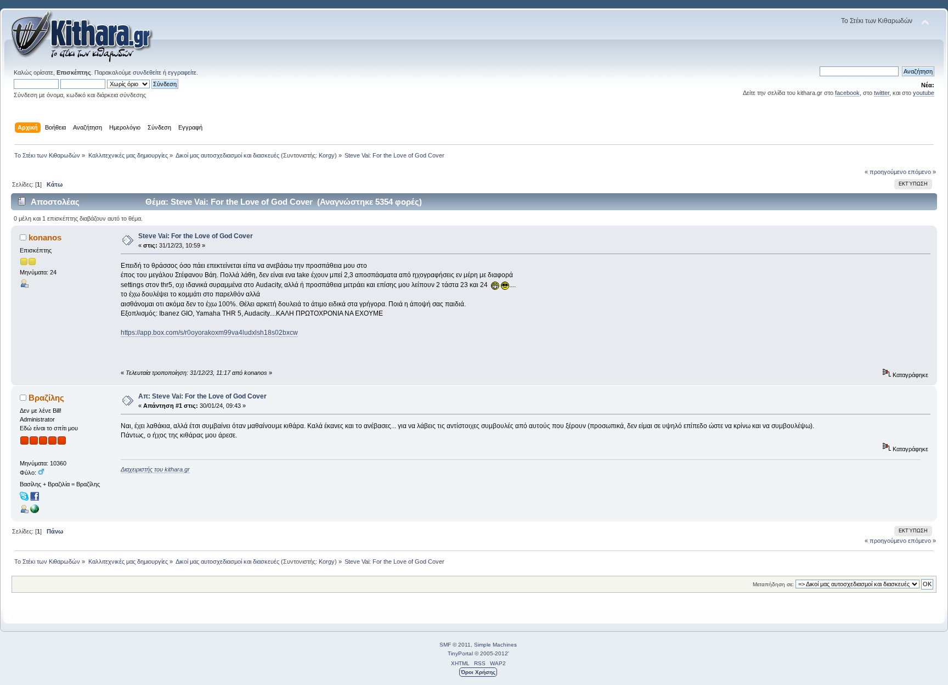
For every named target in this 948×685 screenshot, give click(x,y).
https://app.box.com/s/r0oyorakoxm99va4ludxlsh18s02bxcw (209, 332)
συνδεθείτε (147, 72)
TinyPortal (460, 653)
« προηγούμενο (885, 172)
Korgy (327, 155)
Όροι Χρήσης (478, 672)
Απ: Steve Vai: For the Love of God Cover (202, 396)
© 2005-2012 (491, 653)
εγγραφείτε (182, 72)
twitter (881, 92)
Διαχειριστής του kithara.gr (155, 469)
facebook (847, 92)
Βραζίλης (46, 397)
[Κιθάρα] (34, 511)
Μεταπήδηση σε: (773, 584)
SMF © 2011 (455, 645)
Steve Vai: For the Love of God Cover (195, 236)
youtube (923, 92)
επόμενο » (922, 172)
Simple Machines (495, 645)
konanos (45, 237)
